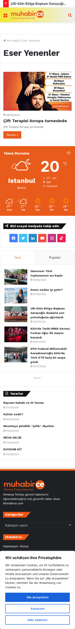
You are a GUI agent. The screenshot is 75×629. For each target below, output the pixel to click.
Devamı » (12, 134)
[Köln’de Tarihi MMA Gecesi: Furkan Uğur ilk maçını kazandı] (15, 334)
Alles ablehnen (38, 620)
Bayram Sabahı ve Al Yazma (23, 402)
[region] (37, 590)
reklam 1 (37, 377)
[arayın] (70, 16)
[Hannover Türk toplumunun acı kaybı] (15, 277)
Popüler (55, 257)
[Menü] (5, 16)
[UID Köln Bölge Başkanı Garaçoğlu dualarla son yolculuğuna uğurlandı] (15, 314)
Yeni (17, 257)
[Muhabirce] (27, 14)
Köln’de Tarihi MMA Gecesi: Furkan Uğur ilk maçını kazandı (50, 333)
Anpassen (38, 608)
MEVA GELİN (12, 437)
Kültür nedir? (13, 414)
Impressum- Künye (16, 546)
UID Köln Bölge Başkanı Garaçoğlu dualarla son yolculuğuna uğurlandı (47, 313)
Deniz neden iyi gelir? (46, 289)
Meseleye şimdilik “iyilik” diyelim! (29, 426)
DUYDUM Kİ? (12, 449)
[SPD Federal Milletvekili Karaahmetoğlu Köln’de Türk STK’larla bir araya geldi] (15, 354)
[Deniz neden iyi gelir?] (15, 295)
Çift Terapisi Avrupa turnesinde (35, 120)
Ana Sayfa (13, 40)
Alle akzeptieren (37, 597)
